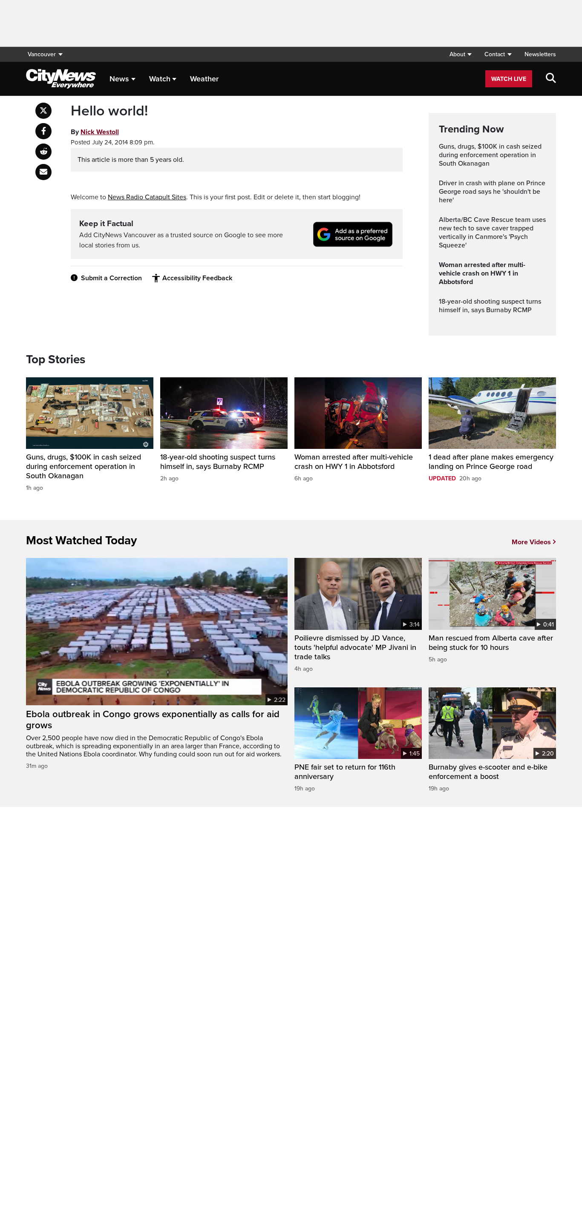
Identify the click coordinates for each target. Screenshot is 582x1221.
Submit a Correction (111, 278)
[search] (551, 79)
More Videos (531, 542)
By (95, 132)
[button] (460, 54)
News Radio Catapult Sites (147, 197)
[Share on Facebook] (43, 131)
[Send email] (43, 172)
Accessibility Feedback (197, 278)
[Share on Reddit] (43, 152)
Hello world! (109, 111)
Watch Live (508, 79)
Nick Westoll (100, 132)
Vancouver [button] (42, 54)
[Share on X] (43, 111)
